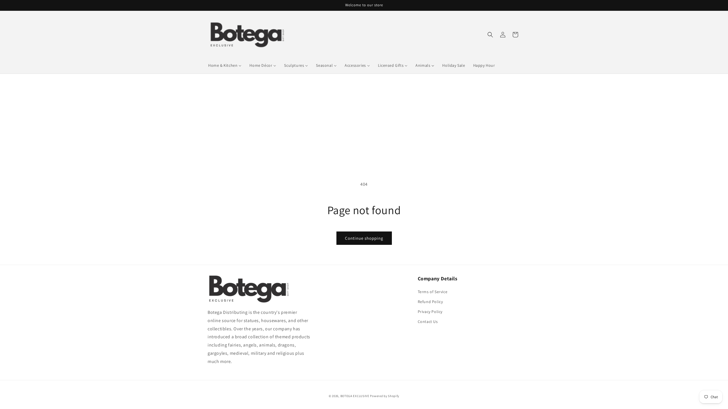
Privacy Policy (430, 311)
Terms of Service (433, 291)
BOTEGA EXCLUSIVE (354, 396)
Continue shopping (364, 238)
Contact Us (428, 321)
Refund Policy (430, 301)
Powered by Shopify (384, 396)
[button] (490, 34)
